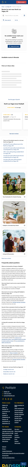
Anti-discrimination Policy (8, 457)
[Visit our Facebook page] (3, 399)
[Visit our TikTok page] (11, 399)
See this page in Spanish (14, 99)
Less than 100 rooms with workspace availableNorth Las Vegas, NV (12, 160)
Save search (8, 20)
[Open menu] (3, 2)
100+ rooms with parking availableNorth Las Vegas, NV (13, 152)
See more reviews (14, 133)
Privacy (4, 448)
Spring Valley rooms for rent (9, 371)
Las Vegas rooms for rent (8, 369)
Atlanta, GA (6, 391)
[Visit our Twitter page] (6, 399)
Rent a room (21, 2)
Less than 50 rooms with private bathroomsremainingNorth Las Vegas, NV (14, 148)
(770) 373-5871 (7, 393)
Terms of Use (5, 455)
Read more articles (6, 258)
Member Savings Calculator (19, 302)
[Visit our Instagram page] (8, 399)
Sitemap (4, 446)
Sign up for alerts (15, 46)
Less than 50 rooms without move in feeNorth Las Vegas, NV (13, 144)
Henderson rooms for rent (8, 373)
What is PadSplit (14, 352)
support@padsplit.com (9, 395)
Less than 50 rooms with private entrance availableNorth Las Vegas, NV (13, 156)
